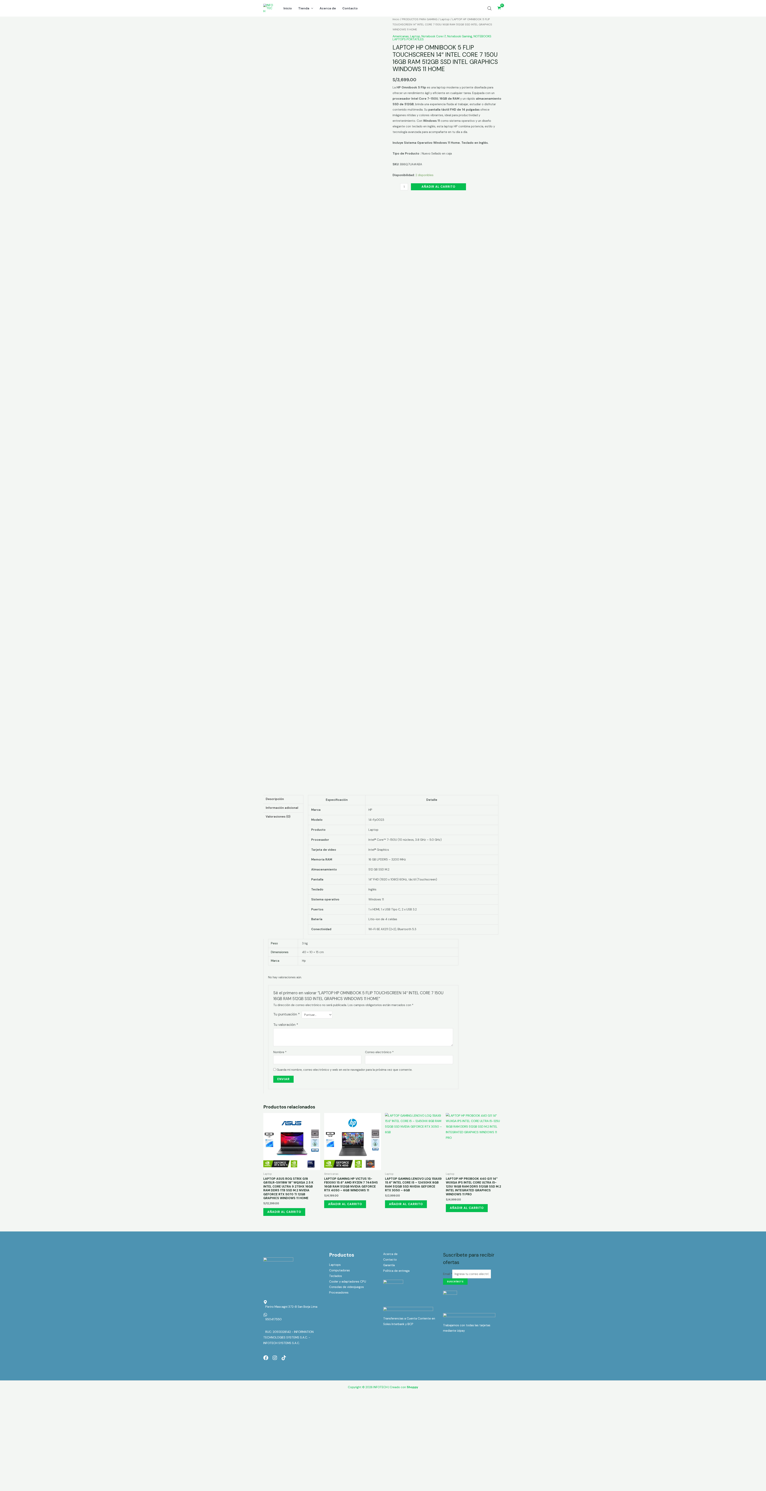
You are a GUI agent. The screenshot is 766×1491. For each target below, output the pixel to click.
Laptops (335, 1265)
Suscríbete (455, 1281)
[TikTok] (283, 1357)
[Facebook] (265, 1357)
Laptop (445, 19)
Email (447, 1274)
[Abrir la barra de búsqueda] (490, 8)
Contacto (390, 1260)
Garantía (389, 1265)
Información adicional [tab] (282, 808)
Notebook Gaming (459, 36)
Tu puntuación (286, 1014)
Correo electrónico (379, 1052)
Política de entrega (396, 1271)
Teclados (335, 1276)
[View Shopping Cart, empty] (499, 8)
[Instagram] (274, 1357)
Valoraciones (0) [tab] (278, 817)
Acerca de (390, 1254)
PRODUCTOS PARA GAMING (419, 19)
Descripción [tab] (275, 799)
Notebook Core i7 (433, 36)
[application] (311, 8)
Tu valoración (285, 1024)
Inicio (396, 19)
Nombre (279, 1052)
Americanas (401, 36)
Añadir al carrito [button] (284, 1212)
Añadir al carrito (438, 187)
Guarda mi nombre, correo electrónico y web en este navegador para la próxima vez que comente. (344, 1070)
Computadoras (339, 1270)
